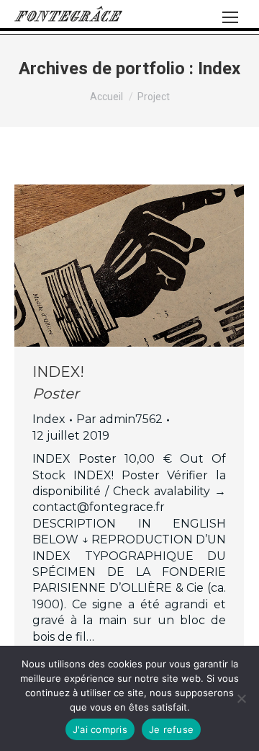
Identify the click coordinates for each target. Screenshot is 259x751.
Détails (149, 266)
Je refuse (171, 729)
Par (119, 419)
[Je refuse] (241, 698)
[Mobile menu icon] (230, 17)
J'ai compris (100, 729)
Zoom (110, 266)
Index (48, 419)
